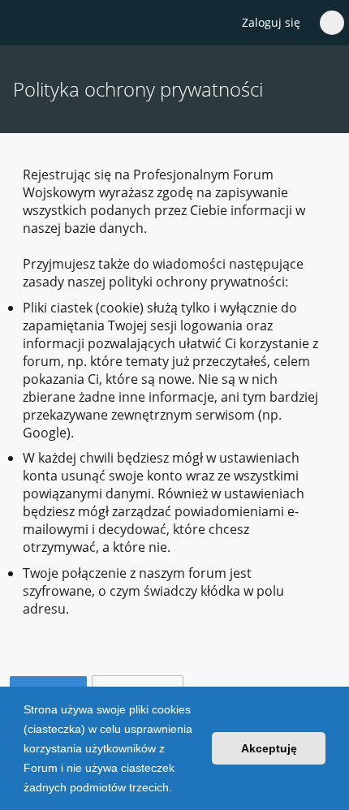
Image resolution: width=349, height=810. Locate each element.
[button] (177, 788)
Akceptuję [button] (269, 748)
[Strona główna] (22, 24)
